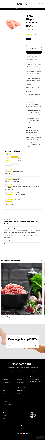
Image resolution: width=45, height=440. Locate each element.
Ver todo (42, 260)
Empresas (5, 415)
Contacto (18, 393)
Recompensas (6, 398)
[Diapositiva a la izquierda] (20, 321)
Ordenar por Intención (7, 385)
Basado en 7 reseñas (10, 154)
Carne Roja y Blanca (7, 387)
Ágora (4, 407)
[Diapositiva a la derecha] (25, 321)
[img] (11, 169)
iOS (15, 344)
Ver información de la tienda (32, 59)
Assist (4, 418)
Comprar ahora (34, 52)
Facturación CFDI (20, 379)
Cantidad (27, 41)
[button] (2, 3)
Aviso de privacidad (21, 382)
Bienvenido (5, 379)
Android (29, 344)
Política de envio (20, 390)
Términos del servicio (21, 385)
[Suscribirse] (32, 371)
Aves (4, 390)
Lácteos (4, 393)
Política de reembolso (21, 387)
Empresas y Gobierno (7, 404)
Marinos (4, 396)
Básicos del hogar (6, 317)
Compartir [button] (29, 127)
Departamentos (6, 382)
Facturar (5, 401)
